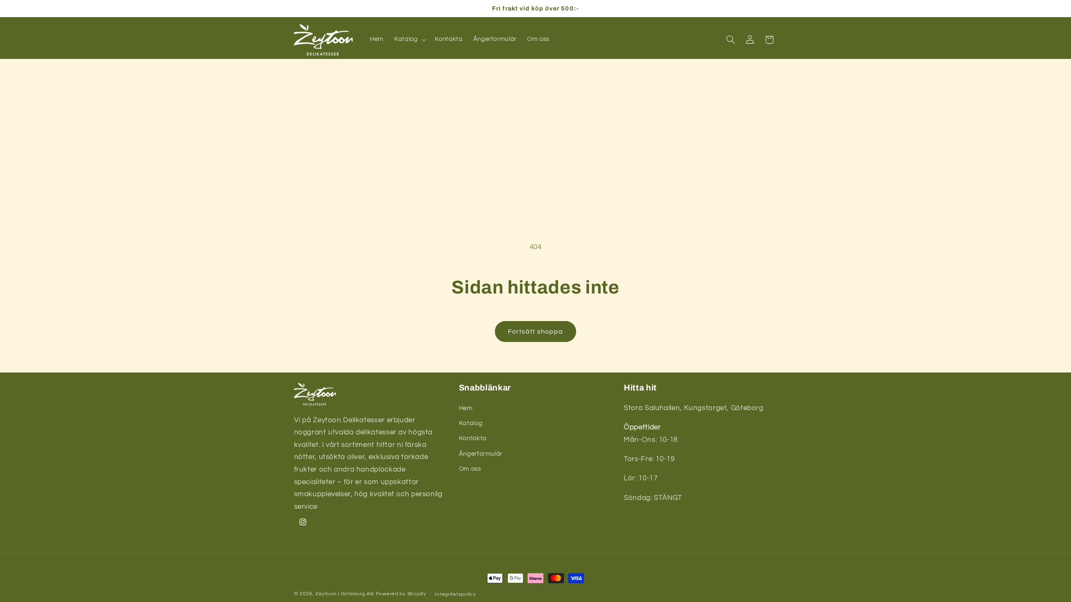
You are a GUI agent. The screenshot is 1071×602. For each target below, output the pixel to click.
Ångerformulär (480, 454)
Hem (466, 408)
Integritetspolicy (455, 594)
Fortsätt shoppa (535, 331)
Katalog (470, 423)
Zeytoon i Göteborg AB (344, 594)
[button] (409, 40)
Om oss (470, 469)
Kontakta (473, 438)
